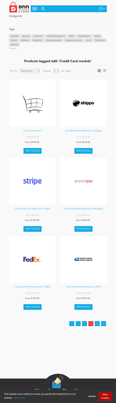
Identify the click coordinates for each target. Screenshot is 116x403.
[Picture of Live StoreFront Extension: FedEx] (32, 259)
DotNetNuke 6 (84, 36)
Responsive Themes (73, 40)
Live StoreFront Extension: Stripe (32, 209)
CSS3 (71, 36)
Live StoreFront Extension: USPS (83, 287)
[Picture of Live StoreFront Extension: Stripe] (32, 181)
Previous (71, 323)
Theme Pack (100, 40)
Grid (99, 70)
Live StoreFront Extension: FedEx (32, 287)
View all (12, 48)
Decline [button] (92, 396)
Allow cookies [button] (105, 396)
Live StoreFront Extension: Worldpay (83, 209)
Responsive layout (54, 40)
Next (103, 323)
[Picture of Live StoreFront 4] (32, 103)
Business (14, 36)
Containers (38, 36)
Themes (14, 45)
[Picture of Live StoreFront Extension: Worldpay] (83, 181)
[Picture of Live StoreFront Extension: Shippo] (83, 103)
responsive (37, 40)
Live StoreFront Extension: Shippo (83, 131)
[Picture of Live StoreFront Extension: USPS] (83, 259)
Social (88, 40)
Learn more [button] (19, 398)
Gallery (97, 36)
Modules (25, 40)
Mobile (14, 40)
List (104, 70)
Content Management (56, 36)
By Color (26, 36)
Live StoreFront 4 (32, 131)
